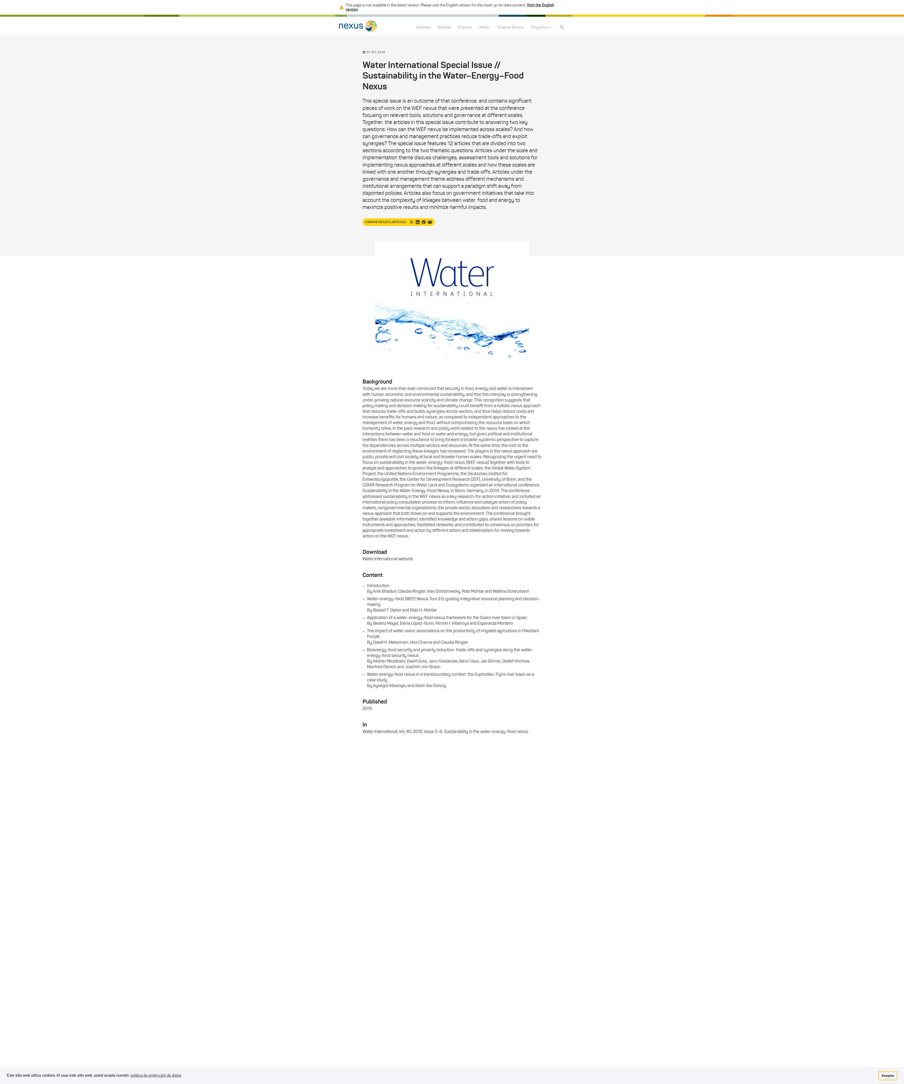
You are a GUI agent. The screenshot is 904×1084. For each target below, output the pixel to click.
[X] (411, 222)
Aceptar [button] (888, 1075)
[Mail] (430, 222)
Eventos (465, 27)
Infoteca (423, 27)
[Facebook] (424, 222)
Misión (484, 27)
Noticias (444, 27)
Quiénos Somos (510, 27)
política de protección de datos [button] (155, 1075)
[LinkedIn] (418, 222)
